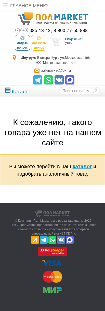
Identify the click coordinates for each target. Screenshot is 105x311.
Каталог (21, 91)
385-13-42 (32, 30)
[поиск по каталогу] (95, 91)
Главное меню (29, 5)
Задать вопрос (22, 45)
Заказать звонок (39, 45)
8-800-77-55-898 (71, 30)
